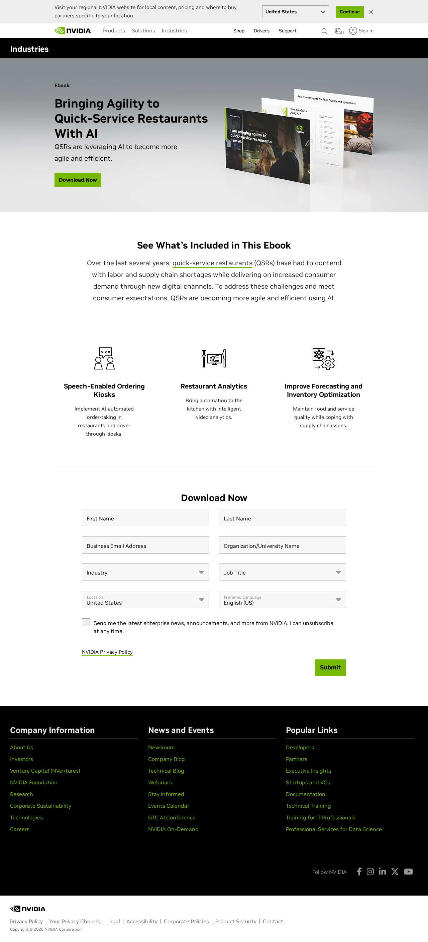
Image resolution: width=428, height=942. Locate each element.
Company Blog (166, 759)
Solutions (143, 30)
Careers (19, 829)
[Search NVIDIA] (325, 29)
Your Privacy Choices (74, 921)
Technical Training (308, 805)
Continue (350, 12)
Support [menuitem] (288, 31)
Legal (113, 921)
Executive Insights (308, 770)
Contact (273, 921)
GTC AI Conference (172, 817)
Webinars (160, 782)
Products (114, 30)
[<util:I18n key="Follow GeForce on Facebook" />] (359, 872)
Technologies (26, 817)
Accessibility (141, 921)
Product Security (235, 921)
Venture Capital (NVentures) (45, 770)
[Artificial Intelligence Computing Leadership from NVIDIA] (73, 30)
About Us (21, 747)
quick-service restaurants (212, 263)
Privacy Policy (26, 921)
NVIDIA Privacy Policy (107, 652)
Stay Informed (166, 794)
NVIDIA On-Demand (173, 829)
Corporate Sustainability (40, 805)
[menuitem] (114, 30)
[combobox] (145, 572)
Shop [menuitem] (238, 31)
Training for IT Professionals (320, 817)
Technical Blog (166, 770)
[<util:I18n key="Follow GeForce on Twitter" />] (395, 872)
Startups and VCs (308, 782)
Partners (296, 759)
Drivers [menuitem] (262, 31)
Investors (21, 759)
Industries (174, 30)
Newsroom (161, 747)
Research (21, 794)
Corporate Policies (186, 921)
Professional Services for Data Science (334, 829)
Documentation (305, 794)
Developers (300, 747)
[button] (338, 32)
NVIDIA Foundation (34, 782)
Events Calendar (168, 805)
